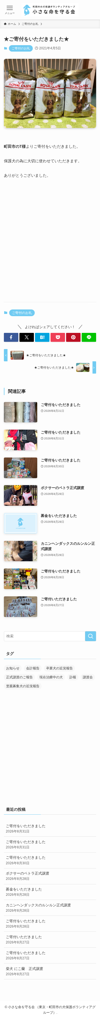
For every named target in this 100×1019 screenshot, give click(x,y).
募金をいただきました (24, 891)
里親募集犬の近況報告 (22, 686)
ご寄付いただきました (24, 939)
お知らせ (12, 668)
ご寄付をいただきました (26, 828)
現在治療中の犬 (51, 677)
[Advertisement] (50, 244)
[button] (11, 337)
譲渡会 (88, 677)
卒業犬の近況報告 (59, 668)
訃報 (72, 677)
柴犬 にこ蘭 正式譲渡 (24, 971)
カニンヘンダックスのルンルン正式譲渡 (38, 907)
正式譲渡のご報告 (19, 677)
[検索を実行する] (90, 636)
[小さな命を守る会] (49, 10)
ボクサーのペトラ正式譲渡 (27, 875)
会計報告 (32, 668)
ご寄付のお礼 (21, 48)
